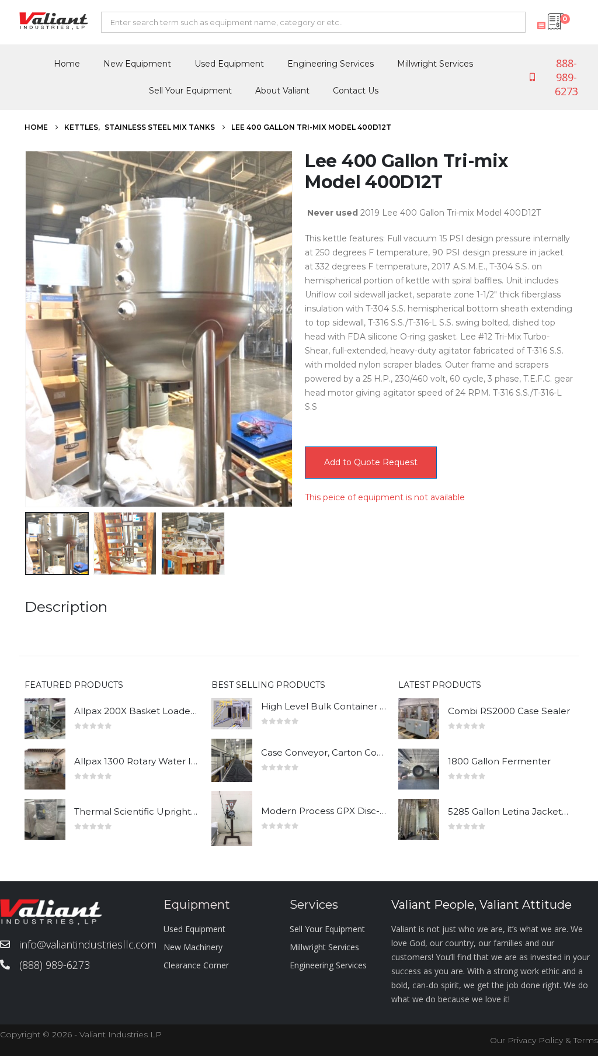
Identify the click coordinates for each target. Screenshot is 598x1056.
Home (67, 63)
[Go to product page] (45, 718)
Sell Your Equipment (190, 90)
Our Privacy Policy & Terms (544, 1040)
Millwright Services (435, 63)
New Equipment (137, 63)
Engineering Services (330, 63)
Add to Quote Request (371, 462)
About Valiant (282, 90)
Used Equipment (229, 63)
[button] (27, 329)
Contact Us (355, 90)
